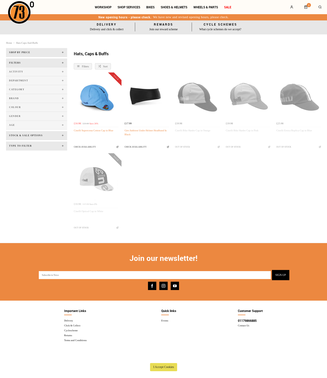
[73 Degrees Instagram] (163, 286)
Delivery (68, 320)
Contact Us (243, 325)
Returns (68, 335)
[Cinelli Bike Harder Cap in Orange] (197, 97)
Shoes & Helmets (174, 7)
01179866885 (247, 321)
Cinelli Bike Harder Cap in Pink (242, 130)
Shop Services (129, 7)
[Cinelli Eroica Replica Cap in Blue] (298, 97)
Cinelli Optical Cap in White (88, 211)
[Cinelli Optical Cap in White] (96, 178)
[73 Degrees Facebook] (152, 286)
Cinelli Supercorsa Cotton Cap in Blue (93, 130)
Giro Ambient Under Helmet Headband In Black (146, 132)
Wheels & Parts (205, 7)
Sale (227, 7)
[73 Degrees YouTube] (175, 286)
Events (164, 320)
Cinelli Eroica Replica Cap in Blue (294, 130)
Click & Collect (72, 325)
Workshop (103, 7)
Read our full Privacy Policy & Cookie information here (163, 358)
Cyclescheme (71, 330)
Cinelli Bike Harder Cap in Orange (192, 130)
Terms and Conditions (75, 340)
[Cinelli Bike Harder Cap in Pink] (248, 97)
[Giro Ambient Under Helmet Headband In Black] (147, 97)
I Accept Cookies (163, 367)
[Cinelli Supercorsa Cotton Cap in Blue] (96, 97)
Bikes (150, 7)
